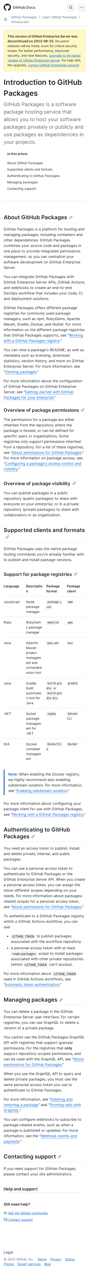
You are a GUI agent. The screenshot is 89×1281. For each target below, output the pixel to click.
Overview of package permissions (41, 410)
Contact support (20, 1220)
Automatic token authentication (32, 984)
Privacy (55, 1259)
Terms (42, 1259)
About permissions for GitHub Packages (46, 452)
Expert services (29, 1264)
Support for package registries (38, 574)
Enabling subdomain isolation (42, 790)
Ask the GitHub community (28, 1213)
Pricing (9, 1264)
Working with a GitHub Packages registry (47, 814)
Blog (47, 1264)
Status (70, 1259)
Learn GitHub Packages (59, 17)
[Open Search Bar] (70, 7)
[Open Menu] (81, 7)
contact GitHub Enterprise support (53, 65)
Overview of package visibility (37, 483)
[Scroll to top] (79, 1271)
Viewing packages (21, 371)
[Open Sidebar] (5, 19)
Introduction (20, 22)
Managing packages (30, 999)
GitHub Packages (24, 17)
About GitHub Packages (35, 217)
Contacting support (30, 1156)
